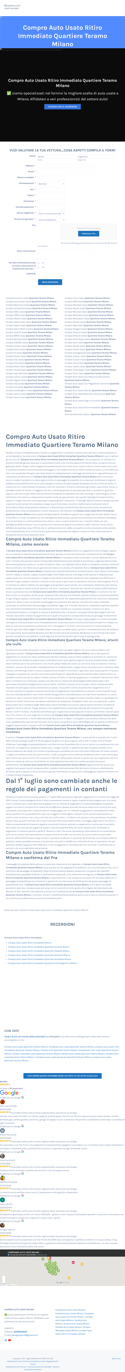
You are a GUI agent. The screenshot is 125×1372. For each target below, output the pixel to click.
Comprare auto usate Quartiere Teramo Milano (71, 1047)
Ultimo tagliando (26, 213)
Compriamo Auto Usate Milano (70, 1310)
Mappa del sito (52, 1361)
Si (43, 263)
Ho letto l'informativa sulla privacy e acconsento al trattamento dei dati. (22, 265)
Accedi (32, 1364)
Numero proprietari (25, 219)
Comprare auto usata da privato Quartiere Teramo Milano (63, 1057)
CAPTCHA (31, 273)
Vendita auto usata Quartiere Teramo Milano (83, 1053)
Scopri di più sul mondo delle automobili (25, 1036)
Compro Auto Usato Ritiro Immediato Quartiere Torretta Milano (38, 947)
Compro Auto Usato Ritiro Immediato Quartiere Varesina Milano (39, 955)
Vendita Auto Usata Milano (76, 1323)
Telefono (31, 165)
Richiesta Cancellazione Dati (34, 1361)
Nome (33, 156)
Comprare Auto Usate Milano (69, 1313)
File (34, 225)
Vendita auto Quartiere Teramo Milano (59, 1050)
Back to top (116, 1359)
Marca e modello (26, 177)
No (43, 267)
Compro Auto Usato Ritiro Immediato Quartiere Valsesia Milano (39, 951)
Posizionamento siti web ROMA (39, 1367)
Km (33, 189)
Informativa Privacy (14, 1361)
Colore (31, 195)
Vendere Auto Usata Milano (68, 1327)
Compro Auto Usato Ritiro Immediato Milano (30, 943)
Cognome (82, 160)
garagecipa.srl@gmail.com (25, 1335)
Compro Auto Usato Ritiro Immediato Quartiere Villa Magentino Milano (42, 963)
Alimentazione (27, 183)
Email (32, 171)
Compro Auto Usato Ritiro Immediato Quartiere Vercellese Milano (39, 959)
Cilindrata (30, 201)
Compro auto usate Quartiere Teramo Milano (26, 1047)
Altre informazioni (26, 251)
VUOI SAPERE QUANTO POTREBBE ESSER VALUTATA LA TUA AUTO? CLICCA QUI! (62, 1076)
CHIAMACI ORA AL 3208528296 (62, 106)
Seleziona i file (88, 233)
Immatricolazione (26, 207)
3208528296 (20, 1331)
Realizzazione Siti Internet (16, 1367)
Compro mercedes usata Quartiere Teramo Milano (36, 1053)
